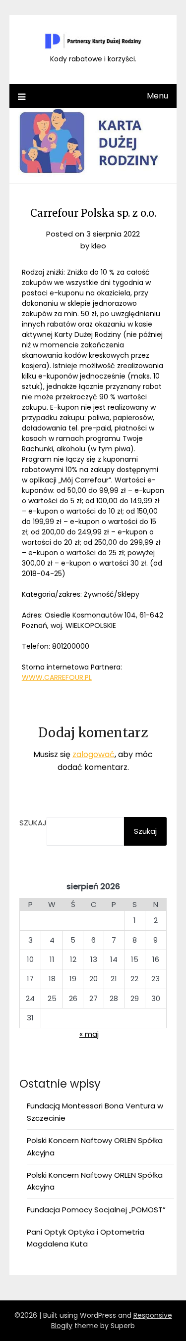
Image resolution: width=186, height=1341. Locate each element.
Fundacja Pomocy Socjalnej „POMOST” (96, 1209)
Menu (157, 95)
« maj (89, 1034)
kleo (98, 245)
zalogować (93, 754)
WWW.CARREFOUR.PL (57, 677)
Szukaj (33, 822)
